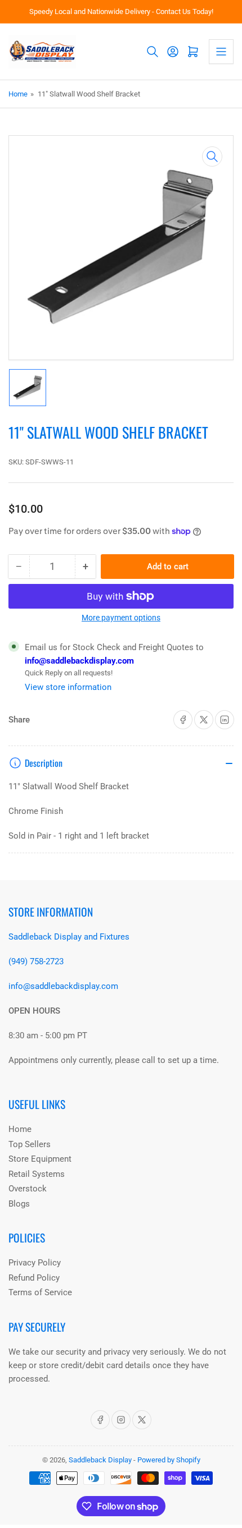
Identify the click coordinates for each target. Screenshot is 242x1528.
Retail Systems (36, 1174)
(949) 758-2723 (36, 961)
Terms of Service (40, 1292)
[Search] (152, 51)
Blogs (19, 1204)
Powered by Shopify (168, 1460)
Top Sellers (29, 1144)
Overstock (27, 1189)
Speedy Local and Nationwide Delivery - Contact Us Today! (121, 11)
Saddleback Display (100, 1460)
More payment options (121, 617)
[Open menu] (221, 51)
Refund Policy (34, 1278)
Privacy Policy (34, 1263)
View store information (68, 687)
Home (18, 94)
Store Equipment (39, 1159)
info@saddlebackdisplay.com (79, 661)
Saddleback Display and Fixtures (68, 937)
